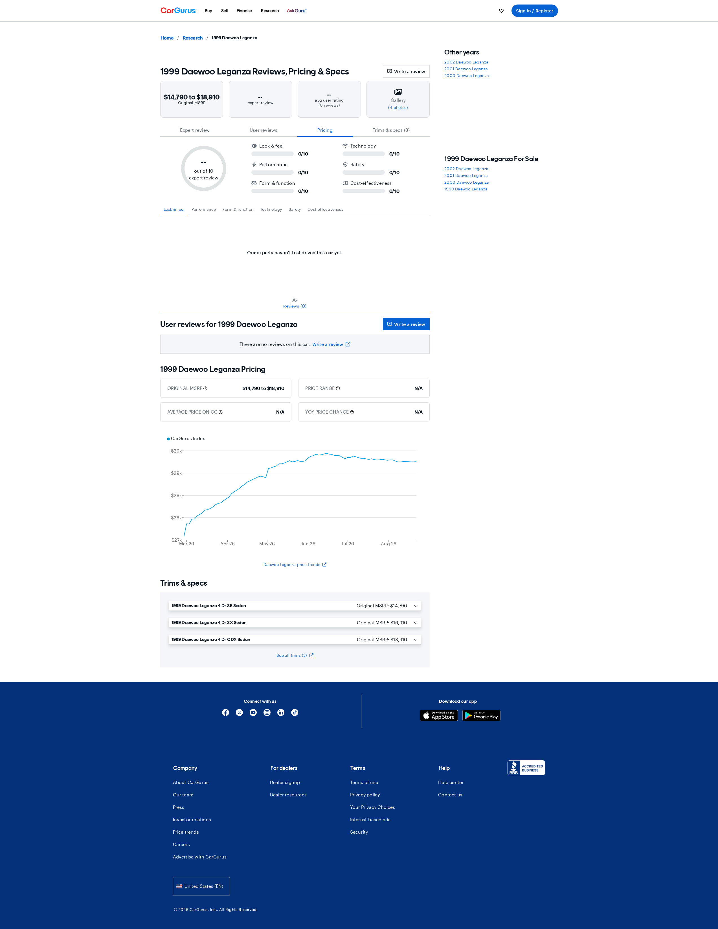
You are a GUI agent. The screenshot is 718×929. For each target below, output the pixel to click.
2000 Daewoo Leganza (466, 75)
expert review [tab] (195, 130)
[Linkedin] (280, 714)
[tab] (174, 209)
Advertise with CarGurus (200, 856)
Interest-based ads (370, 819)
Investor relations (192, 819)
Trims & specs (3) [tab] (391, 130)
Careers (181, 844)
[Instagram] (267, 714)
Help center (451, 782)
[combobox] (201, 886)
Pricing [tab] (324, 130)
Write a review (409, 71)
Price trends (186, 831)
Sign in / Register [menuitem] (535, 10)
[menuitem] (208, 11)
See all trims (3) (291, 655)
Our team (183, 794)
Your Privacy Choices (372, 807)
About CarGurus (191, 782)
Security (359, 831)
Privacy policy (365, 794)
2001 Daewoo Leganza (466, 68)
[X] (239, 714)
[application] (295, 491)
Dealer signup (285, 782)
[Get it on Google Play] (481, 716)
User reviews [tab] (263, 130)
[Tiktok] (294, 714)
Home (167, 37)
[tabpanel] (295, 249)
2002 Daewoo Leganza (466, 62)
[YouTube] (253, 714)
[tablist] (295, 130)
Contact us (450, 794)
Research (193, 37)
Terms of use (364, 782)
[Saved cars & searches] (501, 11)
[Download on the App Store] (439, 716)
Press (179, 807)
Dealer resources (288, 794)
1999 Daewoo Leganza (466, 188)
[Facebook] (225, 714)
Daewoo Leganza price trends (292, 564)
